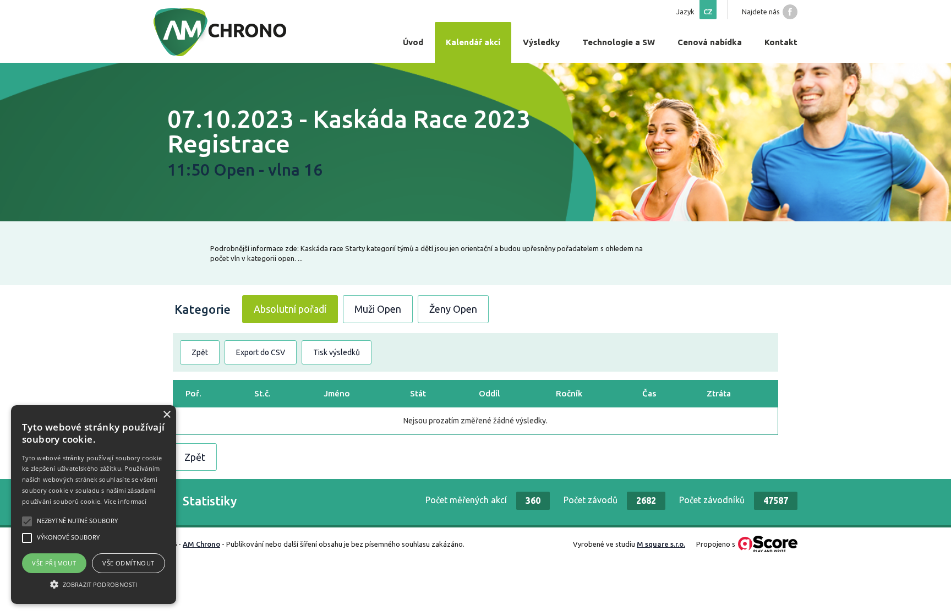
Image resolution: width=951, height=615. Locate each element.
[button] (93, 584)
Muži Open (377, 308)
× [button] (166, 415)
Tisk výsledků (336, 352)
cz (708, 11)
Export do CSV (260, 352)
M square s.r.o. (661, 544)
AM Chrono (201, 544)
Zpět (200, 352)
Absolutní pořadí (290, 308)
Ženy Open (453, 308)
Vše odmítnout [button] (128, 563)
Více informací (125, 501)
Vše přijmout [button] (54, 563)
